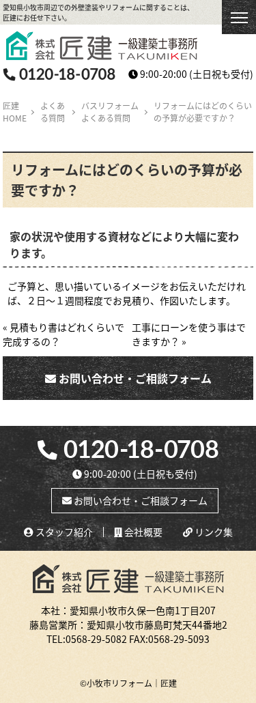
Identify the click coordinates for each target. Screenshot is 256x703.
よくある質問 (52, 112)
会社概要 (142, 532)
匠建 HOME (15, 112)
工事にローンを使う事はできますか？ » (189, 334)
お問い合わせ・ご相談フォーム (134, 378)
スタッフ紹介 (63, 532)
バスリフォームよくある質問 (110, 112)
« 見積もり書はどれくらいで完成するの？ (63, 334)
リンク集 (213, 532)
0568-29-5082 (96, 639)
